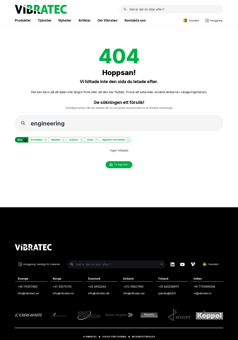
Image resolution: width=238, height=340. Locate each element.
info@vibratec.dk (98, 293)
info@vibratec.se (28, 293)
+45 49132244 (97, 286)
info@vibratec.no (63, 293)
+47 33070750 (62, 286)
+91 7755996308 (204, 286)
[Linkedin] (172, 264)
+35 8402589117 (168, 286)
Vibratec (91, 336)
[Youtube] (182, 264)
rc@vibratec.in (202, 293)
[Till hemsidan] (33, 247)
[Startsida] (41, 12)
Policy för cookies (114, 336)
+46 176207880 (28, 286)
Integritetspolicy (143, 336)
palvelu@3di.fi (167, 293)
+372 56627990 (133, 286)
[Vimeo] (192, 264)
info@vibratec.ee (134, 293)
